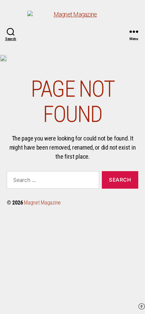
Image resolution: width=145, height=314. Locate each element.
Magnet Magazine (42, 202)
